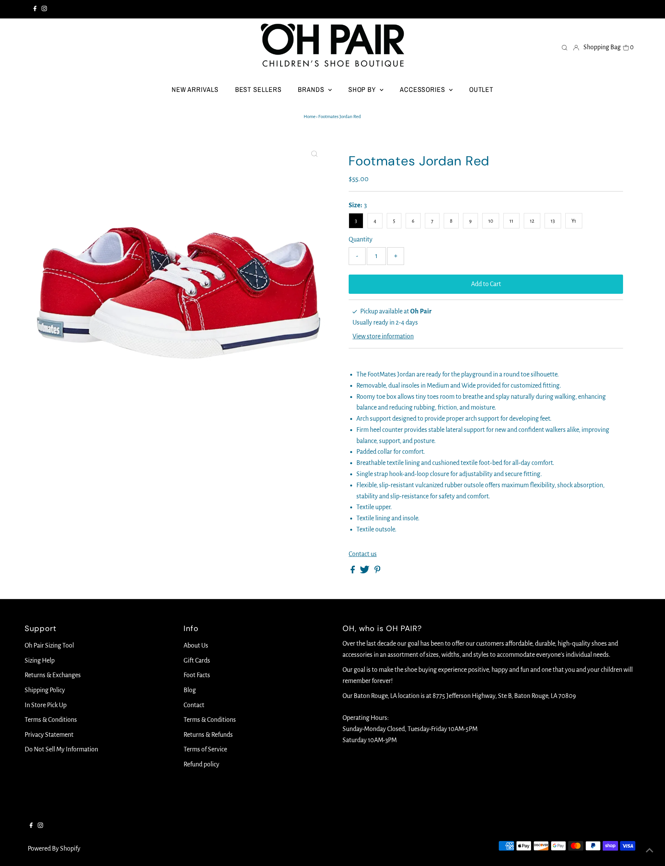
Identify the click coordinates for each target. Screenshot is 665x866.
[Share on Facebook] (353, 571)
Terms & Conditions (51, 719)
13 (553, 221)
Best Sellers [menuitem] (258, 89)
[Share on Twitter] (365, 571)
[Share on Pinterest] (377, 571)
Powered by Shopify (54, 848)
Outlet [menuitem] (481, 89)
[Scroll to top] (649, 850)
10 (490, 221)
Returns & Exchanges (53, 675)
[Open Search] (565, 47)
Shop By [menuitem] (363, 89)
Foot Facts (197, 675)
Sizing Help (40, 660)
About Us (196, 645)
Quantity (361, 239)
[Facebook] (35, 9)
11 (511, 221)
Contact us (363, 554)
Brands (312, 89)
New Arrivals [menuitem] (195, 89)
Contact (194, 705)
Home (310, 116)
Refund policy (201, 764)
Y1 (573, 221)
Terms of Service (205, 749)
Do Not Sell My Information (61, 749)
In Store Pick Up (46, 705)
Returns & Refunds (208, 734)
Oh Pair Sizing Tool (49, 645)
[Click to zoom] (314, 154)
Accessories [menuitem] (423, 89)
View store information (383, 336)
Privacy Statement (49, 734)
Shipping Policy (45, 690)
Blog (190, 690)
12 (532, 221)
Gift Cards (197, 660)
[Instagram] (44, 9)
